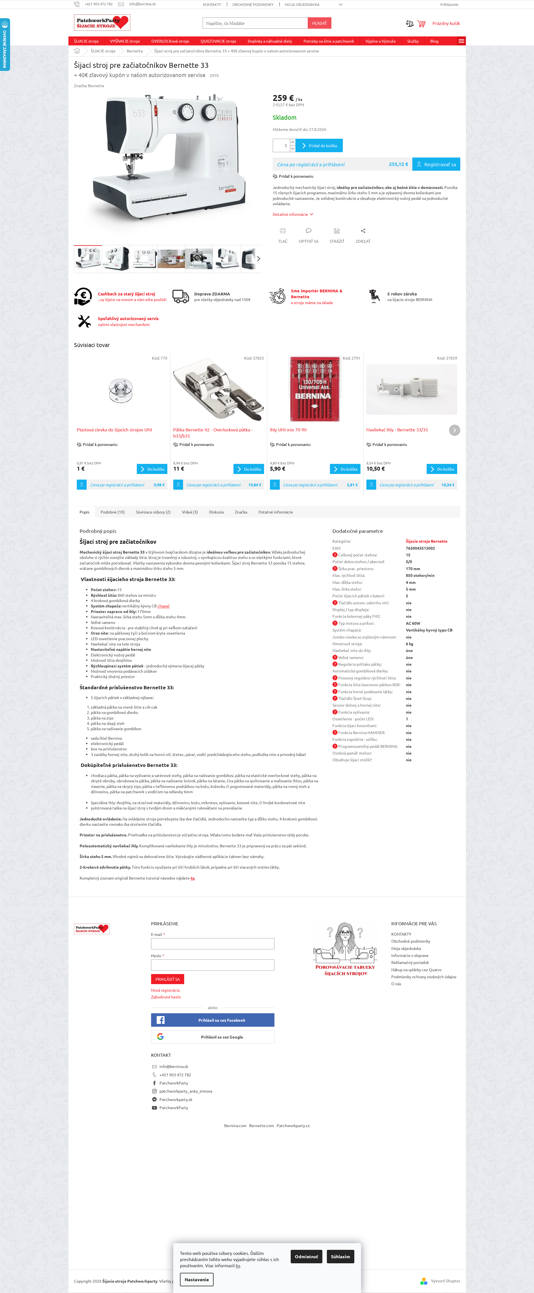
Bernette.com (261, 1125)
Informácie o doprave (410, 955)
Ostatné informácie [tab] (275, 511)
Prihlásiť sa (168, 979)
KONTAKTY (212, 4)
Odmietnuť (306, 1256)
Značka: (89, 85)
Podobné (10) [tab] (113, 511)
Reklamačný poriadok (410, 962)
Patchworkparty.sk (175, 1099)
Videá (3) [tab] (190, 511)
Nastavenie (197, 1279)
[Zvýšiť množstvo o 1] (292, 142)
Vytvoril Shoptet (445, 1280)
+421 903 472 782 (175, 1074)
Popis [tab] (84, 511)
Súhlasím (340, 1256)
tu (238, 1265)
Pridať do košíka (323, 145)
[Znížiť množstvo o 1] (292, 148)
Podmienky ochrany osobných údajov (423, 976)
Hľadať (319, 23)
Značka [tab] (241, 511)
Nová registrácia (165, 990)
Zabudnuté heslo (166, 996)
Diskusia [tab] (216, 511)
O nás (396, 983)
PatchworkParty (173, 1082)
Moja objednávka (302, 4)
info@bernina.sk (173, 1066)
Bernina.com (235, 1125)
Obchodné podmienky (253, 4)
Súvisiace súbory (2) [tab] (153, 511)
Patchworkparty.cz (293, 1125)
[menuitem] (86, 40)
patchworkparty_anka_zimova (185, 1090)
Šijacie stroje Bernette (426, 540)
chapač (164, 605)
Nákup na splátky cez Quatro (416, 969)
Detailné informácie (290, 214)
